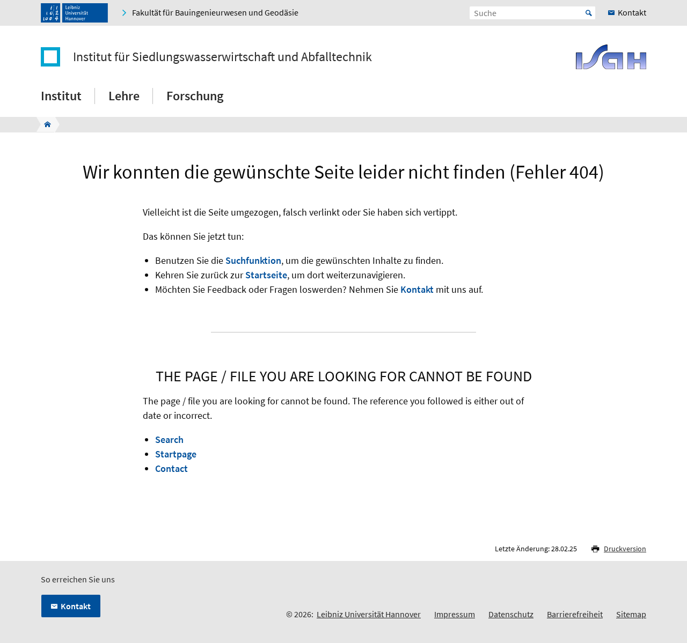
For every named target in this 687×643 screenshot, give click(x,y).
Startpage (175, 454)
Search (169, 439)
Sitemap (631, 614)
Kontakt (417, 289)
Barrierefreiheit (575, 614)
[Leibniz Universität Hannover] (74, 13)
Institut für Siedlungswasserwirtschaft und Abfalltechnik (222, 56)
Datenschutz (510, 614)
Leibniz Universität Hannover (369, 614)
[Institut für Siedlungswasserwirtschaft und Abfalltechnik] (44, 124)
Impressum (454, 614)
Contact (171, 468)
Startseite (266, 275)
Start (588, 12)
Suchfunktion (253, 260)
